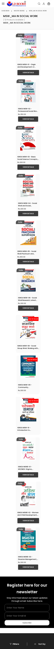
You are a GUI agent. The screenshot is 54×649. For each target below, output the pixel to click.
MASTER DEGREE (19, 11)
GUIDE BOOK (5, 11)
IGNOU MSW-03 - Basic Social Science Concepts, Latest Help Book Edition (27, 159)
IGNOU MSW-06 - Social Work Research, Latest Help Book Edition (27, 300)
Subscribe (27, 622)
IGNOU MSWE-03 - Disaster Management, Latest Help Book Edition (27, 559)
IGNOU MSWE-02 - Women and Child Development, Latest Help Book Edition (28, 515)
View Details (28, 72)
